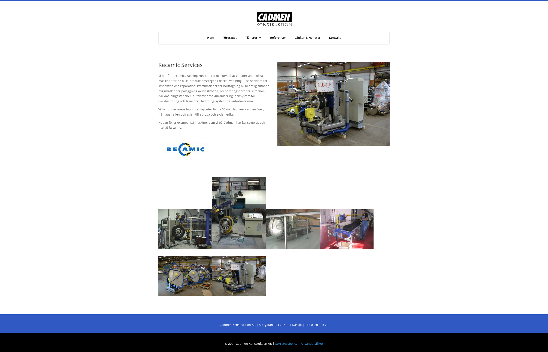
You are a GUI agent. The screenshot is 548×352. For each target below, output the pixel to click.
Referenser (278, 38)
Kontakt (335, 38)
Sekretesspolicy (286, 344)
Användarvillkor (312, 344)
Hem (210, 38)
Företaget (230, 38)
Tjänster (251, 38)
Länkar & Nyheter (307, 38)
